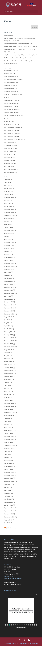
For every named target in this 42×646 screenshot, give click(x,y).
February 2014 (8, 502)
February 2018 (8, 364)
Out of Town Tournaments (12, 115)
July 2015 (7, 451)
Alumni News (8, 73)
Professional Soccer (10, 124)
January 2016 (8, 433)
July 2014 (7, 487)
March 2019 (8, 329)
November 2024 (9, 212)
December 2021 (9, 263)
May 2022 (7, 251)
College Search (9, 88)
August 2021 (8, 269)
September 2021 (9, 266)
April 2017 (7, 391)
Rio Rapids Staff (9, 142)
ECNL (6, 97)
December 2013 (9, 508)
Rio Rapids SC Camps (11, 130)
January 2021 (8, 284)
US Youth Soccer (9, 172)
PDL (5, 118)
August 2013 (8, 520)
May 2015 (7, 457)
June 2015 (7, 454)
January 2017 (8, 400)
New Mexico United (10, 106)
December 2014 (9, 472)
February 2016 (8, 430)
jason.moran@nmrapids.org (12, 578)
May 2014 (7, 493)
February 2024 (8, 224)
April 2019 (7, 326)
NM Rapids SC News (10, 109)
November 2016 (9, 406)
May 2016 (7, 424)
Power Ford (7, 121)
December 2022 (9, 242)
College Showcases (10, 91)
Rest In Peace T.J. (9, 35)
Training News (8, 160)
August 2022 (8, 248)
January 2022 (8, 260)
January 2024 (8, 227)
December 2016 (9, 403)
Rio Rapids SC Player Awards (13, 139)
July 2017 (7, 382)
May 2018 (7, 356)
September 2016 (9, 412)
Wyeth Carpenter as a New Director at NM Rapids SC (20, 55)
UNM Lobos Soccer (10, 169)
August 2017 (8, 379)
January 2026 (8, 194)
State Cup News (9, 148)
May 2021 (7, 275)
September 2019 (9, 314)
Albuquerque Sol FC (10, 70)
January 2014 (8, 505)
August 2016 (8, 415)
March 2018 (8, 361)
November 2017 (9, 373)
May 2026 (7, 185)
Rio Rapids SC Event (10, 133)
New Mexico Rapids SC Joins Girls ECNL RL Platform (21, 46)
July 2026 (7, 179)
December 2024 (9, 209)
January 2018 (8, 367)
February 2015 (8, 466)
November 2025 (9, 197)
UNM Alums (8, 166)
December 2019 (9, 305)
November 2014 (9, 475)
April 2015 (7, 460)
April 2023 (7, 239)
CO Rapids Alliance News (12, 79)
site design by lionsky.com (29, 643)
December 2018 (9, 338)
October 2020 (8, 290)
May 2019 (7, 323)
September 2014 (9, 481)
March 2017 (8, 394)
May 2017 (7, 388)
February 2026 (8, 191)
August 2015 (8, 448)
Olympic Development (11, 112)
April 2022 (7, 254)
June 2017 (7, 385)
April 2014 (7, 496)
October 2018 (8, 344)
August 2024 (8, 218)
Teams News (8, 154)
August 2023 (8, 233)
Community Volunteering (11, 94)
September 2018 (9, 347)
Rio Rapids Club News (11, 127)
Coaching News (9, 85)
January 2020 (8, 302)
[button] (36, 594)
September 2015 (9, 445)
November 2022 (9, 245)
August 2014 (8, 484)
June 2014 (7, 490)
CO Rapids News (9, 82)
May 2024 (7, 221)
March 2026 (8, 188)
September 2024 (9, 215)
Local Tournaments (10, 103)
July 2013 (7, 523)
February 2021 (8, 281)
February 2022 (8, 257)
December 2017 (9, 370)
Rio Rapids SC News (10, 136)
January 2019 (8, 335)
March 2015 (8, 463)
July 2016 (7, 418)
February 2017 (8, 397)
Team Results (8, 151)
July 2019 (7, 320)
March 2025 (8, 206)
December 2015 (9, 436)
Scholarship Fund (9, 145)
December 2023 (9, 230)
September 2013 (9, 517)
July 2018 (7, 353)
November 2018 (9, 341)
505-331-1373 (8, 576)
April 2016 (7, 427)
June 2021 (7, 272)
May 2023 (7, 236)
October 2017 (8, 376)
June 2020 (7, 296)
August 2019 (8, 317)
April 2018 (7, 358)
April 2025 (7, 203)
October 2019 (8, 311)
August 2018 (8, 350)
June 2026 (7, 182)
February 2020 (8, 299)
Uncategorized (8, 163)
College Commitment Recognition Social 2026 (18, 43)
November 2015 (9, 439)
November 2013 (9, 511)
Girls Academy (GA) (10, 100)
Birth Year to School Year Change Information (18, 58)
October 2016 (8, 409)
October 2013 (8, 514)
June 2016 (7, 421)
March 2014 (8, 499)
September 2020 (9, 293)
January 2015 (8, 469)
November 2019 (9, 308)
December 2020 (9, 287)
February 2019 (8, 332)
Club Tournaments (10, 76)
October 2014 (8, 478)
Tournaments (8, 157)
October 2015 (8, 442)
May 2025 (7, 200)
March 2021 (8, 278)
